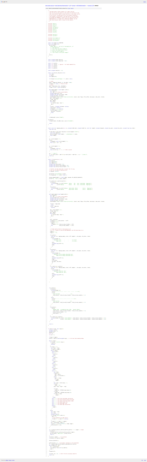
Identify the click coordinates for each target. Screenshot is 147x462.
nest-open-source (49, 5)
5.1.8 (70, 5)
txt (142, 460)
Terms (13, 460)
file (69, 8)
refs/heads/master (81, 5)
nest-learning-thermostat (61, 5)
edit (72, 8)
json (145, 460)
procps (73, 5)
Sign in (144, 1)
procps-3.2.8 (91, 5)
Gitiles (7, 460)
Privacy (10, 460)
